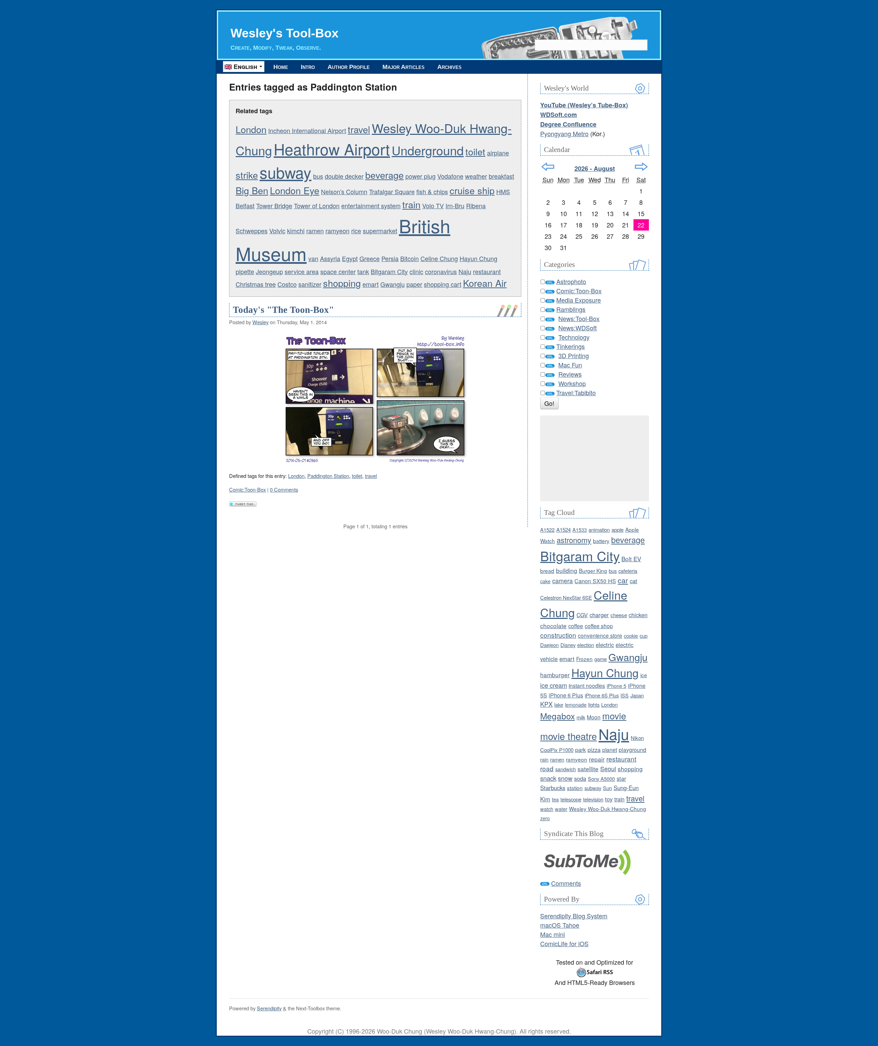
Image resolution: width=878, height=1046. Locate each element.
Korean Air (485, 283)
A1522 (547, 529)
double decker (344, 176)
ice (643, 675)
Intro (308, 66)
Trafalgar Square (392, 191)
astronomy (574, 539)
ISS (624, 695)
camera (562, 580)
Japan (637, 695)
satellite (588, 768)
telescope (570, 799)
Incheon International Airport (307, 130)
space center (338, 271)
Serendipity (269, 1008)
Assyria (330, 258)
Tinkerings (570, 346)
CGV (582, 615)
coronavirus (441, 271)
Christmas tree (256, 284)
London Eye (294, 190)
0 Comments (284, 489)
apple (618, 529)
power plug (420, 176)
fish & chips (432, 191)
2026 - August (594, 168)
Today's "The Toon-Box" (283, 310)
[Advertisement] (594, 458)
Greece (369, 258)
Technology (574, 336)
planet (609, 749)
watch (546, 808)
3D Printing (573, 355)
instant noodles (587, 685)
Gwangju (392, 284)
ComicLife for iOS (564, 943)
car (623, 580)
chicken (638, 615)
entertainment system (371, 205)
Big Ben (252, 190)
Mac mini (552, 934)
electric (605, 644)
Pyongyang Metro (564, 133)
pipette (245, 271)
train (411, 204)
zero (545, 818)
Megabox (557, 716)
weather (476, 176)
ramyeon (337, 230)
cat (633, 581)
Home (280, 66)
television (593, 799)
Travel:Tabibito (576, 392)
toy (609, 799)
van (313, 258)
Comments (566, 883)
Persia (390, 258)
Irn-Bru (455, 205)
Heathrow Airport (332, 149)
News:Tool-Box (579, 318)
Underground (428, 150)
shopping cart (442, 284)
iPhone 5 (616, 685)
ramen (315, 230)
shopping (342, 283)
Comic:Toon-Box (247, 489)
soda (580, 778)
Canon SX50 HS (595, 581)
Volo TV (433, 205)
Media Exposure (578, 299)
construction (558, 634)
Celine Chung (439, 258)
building (566, 570)
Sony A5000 (601, 778)
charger (599, 615)
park (580, 750)
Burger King (593, 570)
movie (614, 715)
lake (558, 704)
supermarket (380, 230)
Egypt (350, 258)
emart (371, 284)
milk (581, 717)
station (575, 787)
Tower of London (317, 205)
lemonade (575, 704)
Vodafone (450, 176)
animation (599, 529)
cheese (618, 615)
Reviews (570, 373)
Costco (287, 284)
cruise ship (472, 190)
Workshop (572, 383)
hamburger (555, 674)
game (600, 658)
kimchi (296, 230)
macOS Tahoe (559, 924)
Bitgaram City (389, 271)
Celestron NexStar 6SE (566, 597)
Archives (449, 66)
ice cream (553, 685)
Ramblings (570, 309)
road (547, 768)
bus (318, 176)
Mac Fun (570, 364)
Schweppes (252, 230)
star (621, 778)
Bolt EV (631, 558)
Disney (568, 644)
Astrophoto (571, 281)
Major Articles (403, 66)
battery (601, 540)
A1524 (563, 529)
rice (356, 230)
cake (545, 581)
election (585, 644)
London (251, 129)
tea (555, 799)
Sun (607, 787)
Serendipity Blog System (573, 915)
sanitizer (309, 284)
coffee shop (599, 626)
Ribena (476, 205)
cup (644, 635)
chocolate (553, 625)
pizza (594, 749)
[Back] (548, 167)
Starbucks (552, 788)
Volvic (277, 230)
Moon (594, 717)
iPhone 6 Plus (566, 695)
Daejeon (549, 644)
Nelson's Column (344, 191)
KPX (546, 704)
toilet (475, 151)
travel (359, 129)
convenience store (600, 635)
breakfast (501, 176)
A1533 (579, 529)
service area (302, 271)
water (561, 808)
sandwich (565, 769)
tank (363, 271)
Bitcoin (409, 258)
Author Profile (349, 66)
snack (548, 778)
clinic (416, 271)
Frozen (584, 658)
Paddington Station (328, 475)
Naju (465, 271)
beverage (384, 174)
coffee (575, 626)
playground (632, 749)
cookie (631, 635)
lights (594, 704)
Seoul (608, 768)
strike (247, 174)
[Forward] (641, 167)
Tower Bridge (274, 205)
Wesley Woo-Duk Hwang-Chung (607, 808)
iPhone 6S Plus (602, 695)
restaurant (487, 271)
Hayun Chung (478, 258)
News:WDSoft (577, 327)
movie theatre (568, 736)
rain (544, 759)
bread (547, 570)
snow (565, 778)
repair (597, 759)
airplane (498, 152)
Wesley (260, 322)
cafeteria (627, 570)
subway (285, 172)
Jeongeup (269, 271)
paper (414, 284)
